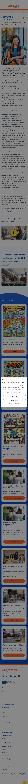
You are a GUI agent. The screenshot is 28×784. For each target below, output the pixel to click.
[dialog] (14, 392)
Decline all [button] (14, 400)
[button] (14, 404)
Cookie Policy (18, 392)
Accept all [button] (14, 396)
